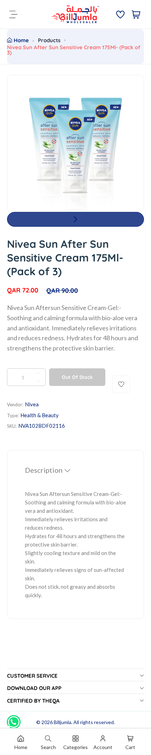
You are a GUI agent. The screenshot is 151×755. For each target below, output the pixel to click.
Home (21, 40)
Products (49, 40)
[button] (75, 219)
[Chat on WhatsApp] (13, 719)
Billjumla (62, 722)
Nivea (32, 404)
